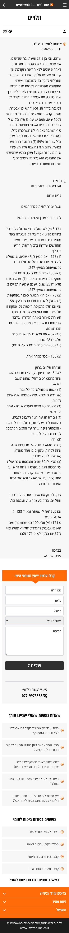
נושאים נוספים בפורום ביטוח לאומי (34, 880)
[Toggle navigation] (65, 5)
